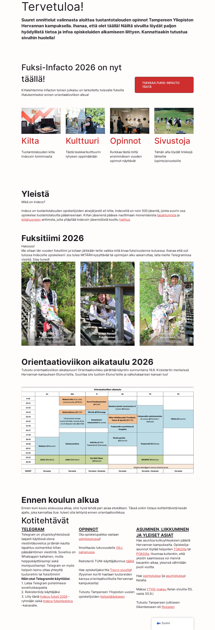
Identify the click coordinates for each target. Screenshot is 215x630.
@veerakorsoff (114, 341)
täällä (130, 561)
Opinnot (125, 141)
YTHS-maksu (156, 589)
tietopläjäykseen (112, 597)
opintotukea (152, 576)
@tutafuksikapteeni (55, 341)
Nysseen (168, 607)
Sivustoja (172, 141)
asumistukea (175, 576)
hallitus (124, 220)
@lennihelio (173, 341)
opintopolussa (89, 539)
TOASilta (180, 549)
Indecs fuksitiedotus (58, 601)
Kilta (30, 141)
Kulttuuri (82, 141)
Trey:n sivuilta (120, 570)
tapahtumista (166, 215)
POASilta (142, 554)
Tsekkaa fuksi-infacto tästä (161, 85)
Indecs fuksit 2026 (53, 597)
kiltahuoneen (31, 220)
